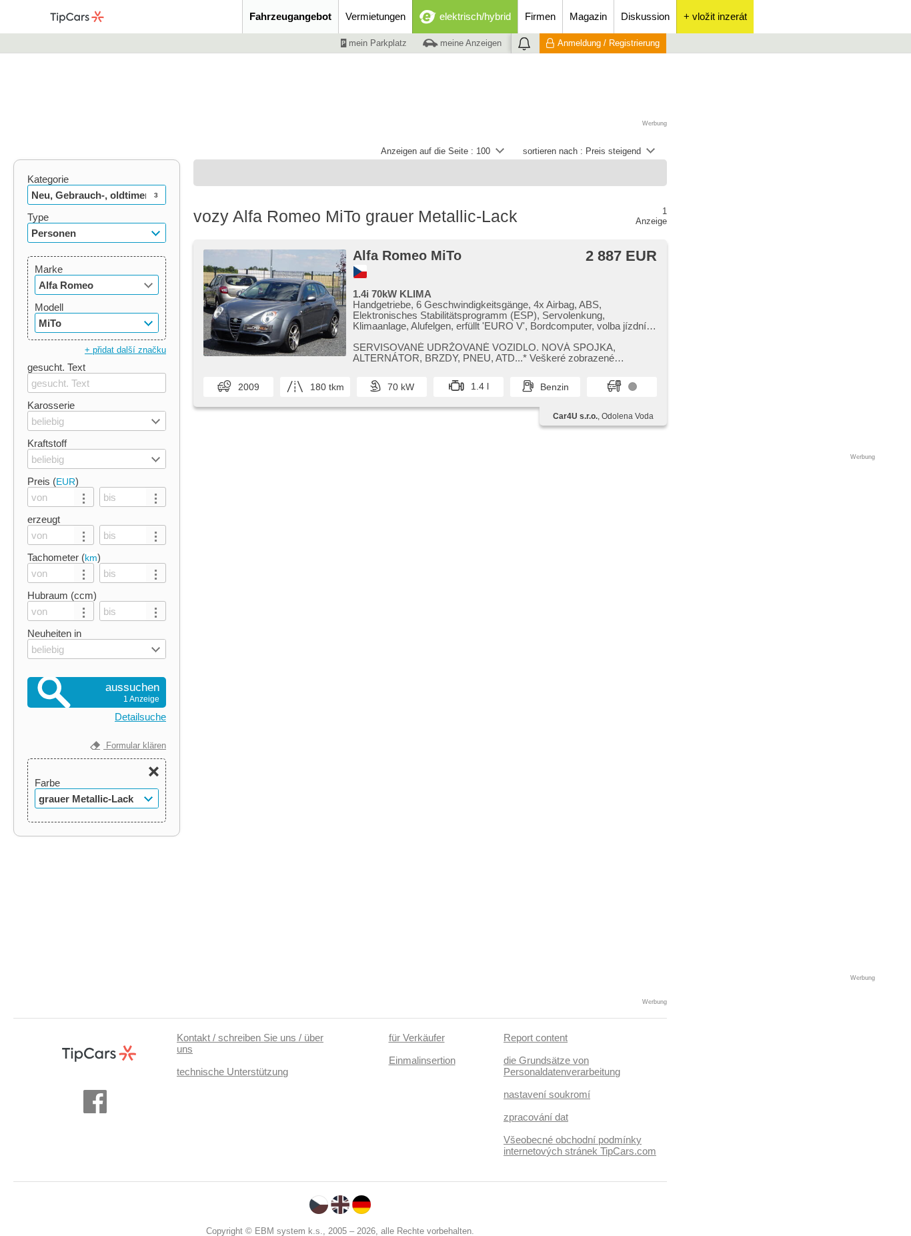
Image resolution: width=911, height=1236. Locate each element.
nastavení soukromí (547, 1094)
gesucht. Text (56, 367)
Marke (49, 269)
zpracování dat (536, 1117)
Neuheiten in (54, 633)
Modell (49, 307)
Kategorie (48, 179)
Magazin (588, 16)
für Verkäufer (417, 1037)
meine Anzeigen (469, 43)
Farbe (47, 782)
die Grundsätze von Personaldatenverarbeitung (562, 1066)
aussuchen (132, 692)
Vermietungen (375, 16)
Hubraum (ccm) (62, 595)
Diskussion (645, 16)
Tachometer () (64, 557)
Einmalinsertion (422, 1060)
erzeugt (43, 519)
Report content (536, 1037)
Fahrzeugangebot (290, 16)
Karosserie (51, 405)
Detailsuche (140, 716)
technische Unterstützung (232, 1071)
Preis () (53, 481)
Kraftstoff (47, 443)
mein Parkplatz (376, 43)
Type (38, 217)
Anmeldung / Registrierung (609, 43)
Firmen (540, 16)
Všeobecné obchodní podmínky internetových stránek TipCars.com (580, 1145)
